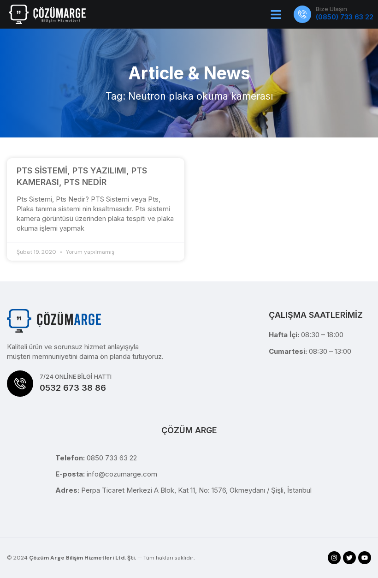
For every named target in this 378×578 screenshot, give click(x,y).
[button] (276, 14)
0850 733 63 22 (112, 457)
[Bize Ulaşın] (302, 14)
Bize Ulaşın (331, 8)
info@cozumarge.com (122, 474)
